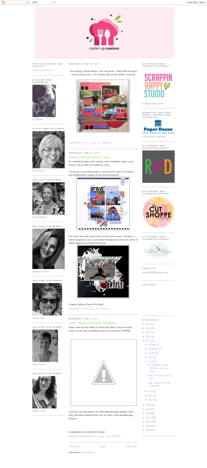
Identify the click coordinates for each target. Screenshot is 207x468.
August (152, 353)
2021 (148, 324)
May (150, 391)
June (150, 361)
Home (103, 446)
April (150, 395)
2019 (148, 332)
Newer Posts (75, 446)
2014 (148, 409)
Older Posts (131, 446)
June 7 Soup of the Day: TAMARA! (92, 323)
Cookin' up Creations (42, 70)
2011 (148, 422)
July (150, 357)
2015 (148, 405)
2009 (148, 430)
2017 (148, 341)
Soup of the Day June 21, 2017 (90, 157)
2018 (148, 336)
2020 (148, 328)
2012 (148, 417)
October (152, 344)
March (151, 400)
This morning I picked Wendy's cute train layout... (157, 368)
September (153, 349)
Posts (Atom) (88, 452)
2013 (148, 413)
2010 (148, 426)
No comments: (105, 143)
